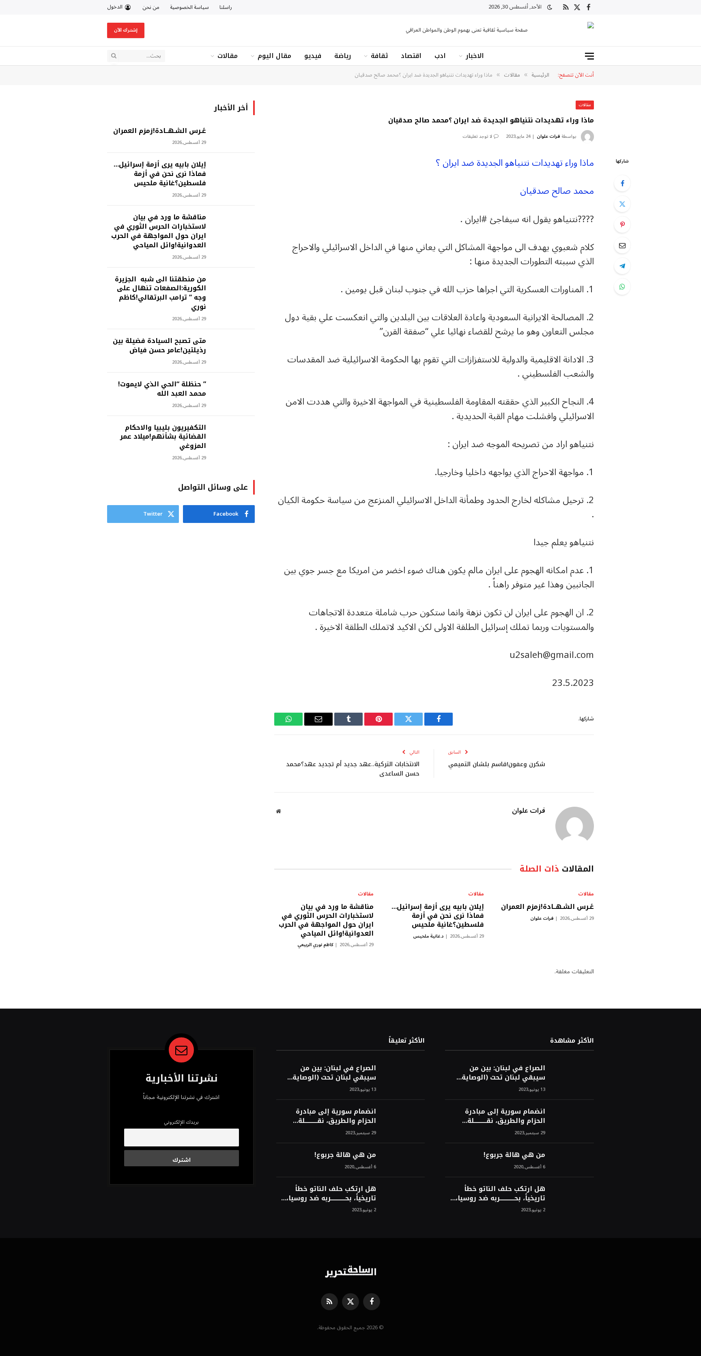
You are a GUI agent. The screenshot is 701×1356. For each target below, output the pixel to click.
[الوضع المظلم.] (549, 7)
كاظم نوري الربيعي (315, 944)
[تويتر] (622, 204)
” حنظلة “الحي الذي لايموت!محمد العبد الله (162, 389)
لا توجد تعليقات (477, 136)
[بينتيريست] (622, 224)
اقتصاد (411, 55)
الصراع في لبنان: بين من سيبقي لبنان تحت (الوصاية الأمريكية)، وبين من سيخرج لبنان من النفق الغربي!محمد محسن (500, 1073)
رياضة (342, 55)
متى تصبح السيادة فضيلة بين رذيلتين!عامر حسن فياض (159, 345)
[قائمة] (589, 56)
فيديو (312, 55)
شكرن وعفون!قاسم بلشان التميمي (496, 764)
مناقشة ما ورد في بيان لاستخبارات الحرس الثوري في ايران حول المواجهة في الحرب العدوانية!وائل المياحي (326, 920)
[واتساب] (622, 286)
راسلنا (225, 7)
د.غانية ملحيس (428, 936)
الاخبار (475, 55)
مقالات (227, 55)
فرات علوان (548, 136)
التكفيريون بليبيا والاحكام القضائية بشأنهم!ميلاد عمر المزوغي (163, 437)
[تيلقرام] (622, 266)
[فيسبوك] (622, 183)
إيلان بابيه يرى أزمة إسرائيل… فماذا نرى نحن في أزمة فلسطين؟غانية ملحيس (437, 915)
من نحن (150, 7)
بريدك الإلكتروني (181, 1122)
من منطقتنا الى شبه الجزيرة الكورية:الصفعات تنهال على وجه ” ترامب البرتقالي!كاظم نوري (160, 293)
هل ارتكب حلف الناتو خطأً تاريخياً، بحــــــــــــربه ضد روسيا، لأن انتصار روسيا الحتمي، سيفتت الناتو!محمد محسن (500, 1194)
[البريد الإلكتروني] (622, 245)
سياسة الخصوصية (189, 7)
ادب (440, 55)
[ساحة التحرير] (568, 30)
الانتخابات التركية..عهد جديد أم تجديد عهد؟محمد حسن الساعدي (352, 768)
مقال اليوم (274, 55)
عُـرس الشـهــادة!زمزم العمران (547, 906)
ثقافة (379, 55)
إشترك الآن (126, 30)
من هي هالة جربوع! (514, 1155)
